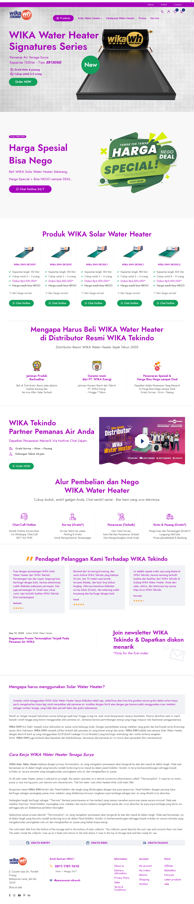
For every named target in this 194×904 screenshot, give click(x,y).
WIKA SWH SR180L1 (133, 264)
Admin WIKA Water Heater (39, 633)
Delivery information (120, 872)
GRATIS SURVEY (40, 843)
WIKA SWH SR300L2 (169, 264)
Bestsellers (170, 870)
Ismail (76, 599)
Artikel (164, 4)
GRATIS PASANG (158, 843)
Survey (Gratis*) (73, 525)
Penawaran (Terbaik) (121, 525)
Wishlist (143, 884)
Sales (117, 882)
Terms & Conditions (120, 888)
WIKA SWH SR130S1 (25, 264)
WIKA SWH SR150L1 (97, 264)
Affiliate (168, 866)
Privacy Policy (121, 878)
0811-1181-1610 (67, 866)
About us (119, 866)
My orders (144, 870)
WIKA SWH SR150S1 (61, 264)
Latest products (172, 879)
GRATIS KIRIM (99, 843)
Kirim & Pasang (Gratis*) (169, 525)
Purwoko (137, 595)
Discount (169, 875)
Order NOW (23, 82)
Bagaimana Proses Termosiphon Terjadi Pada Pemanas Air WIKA (39, 640)
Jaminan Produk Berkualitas (36, 377)
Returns (143, 875)
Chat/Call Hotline (24, 525)
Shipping (144, 879)
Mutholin (17, 603)
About (151, 4)
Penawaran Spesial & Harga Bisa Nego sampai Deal (157, 377)
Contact (177, 4)
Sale (166, 884)
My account (145, 866)
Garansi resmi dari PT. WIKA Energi (96, 377)
